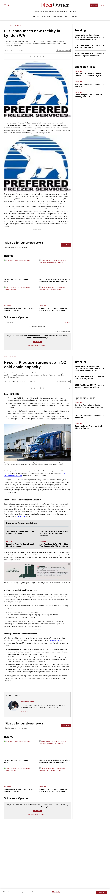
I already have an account (37, 345)
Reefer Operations (10, 357)
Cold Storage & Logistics (12, 25)
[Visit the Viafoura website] (66, 331)
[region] (37, 327)
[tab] (9, 322)
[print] (70, 56)
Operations (35, 16)
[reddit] (40, 56)
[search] (8, 5)
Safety (67, 16)
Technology (45, 16)
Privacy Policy (56, 892)
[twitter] (37, 56)
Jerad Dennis (54, 640)
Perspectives (57, 16)
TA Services (21, 516)
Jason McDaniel (9, 381)
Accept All (101, 892)
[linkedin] (34, 56)
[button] (5, 5)
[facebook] (31, 56)
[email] (43, 56)
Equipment (75, 16)
